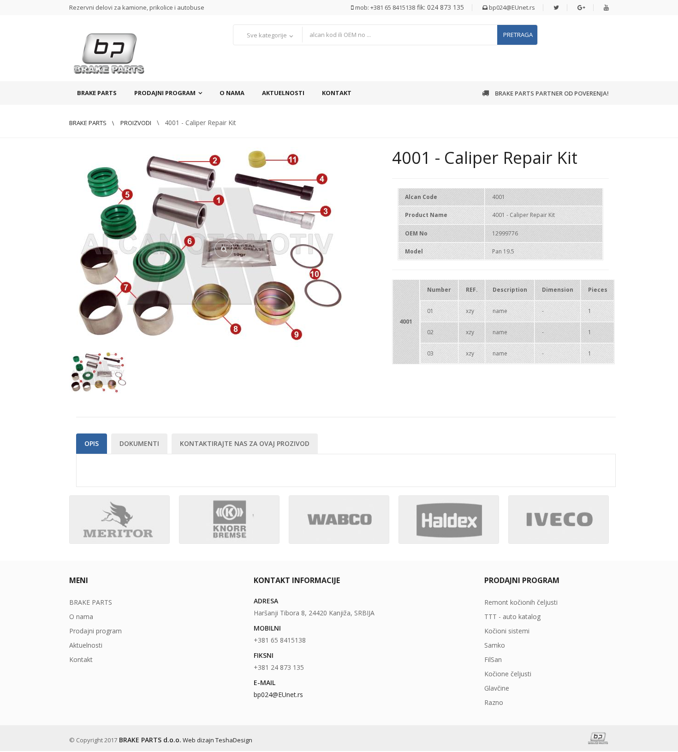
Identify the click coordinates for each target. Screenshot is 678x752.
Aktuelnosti (283, 93)
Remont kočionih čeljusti (521, 602)
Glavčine (496, 688)
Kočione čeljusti (507, 673)
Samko (494, 645)
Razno (493, 702)
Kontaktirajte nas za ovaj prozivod (244, 443)
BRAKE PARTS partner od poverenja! (551, 93)
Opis (91, 443)
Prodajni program (165, 93)
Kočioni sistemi (506, 630)
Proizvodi (135, 123)
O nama (232, 93)
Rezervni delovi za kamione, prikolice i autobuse (136, 7)
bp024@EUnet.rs (511, 7)
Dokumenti (139, 443)
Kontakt (336, 93)
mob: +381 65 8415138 (384, 7)
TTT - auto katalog (512, 616)
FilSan (493, 659)
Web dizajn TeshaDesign (217, 740)
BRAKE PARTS (97, 93)
